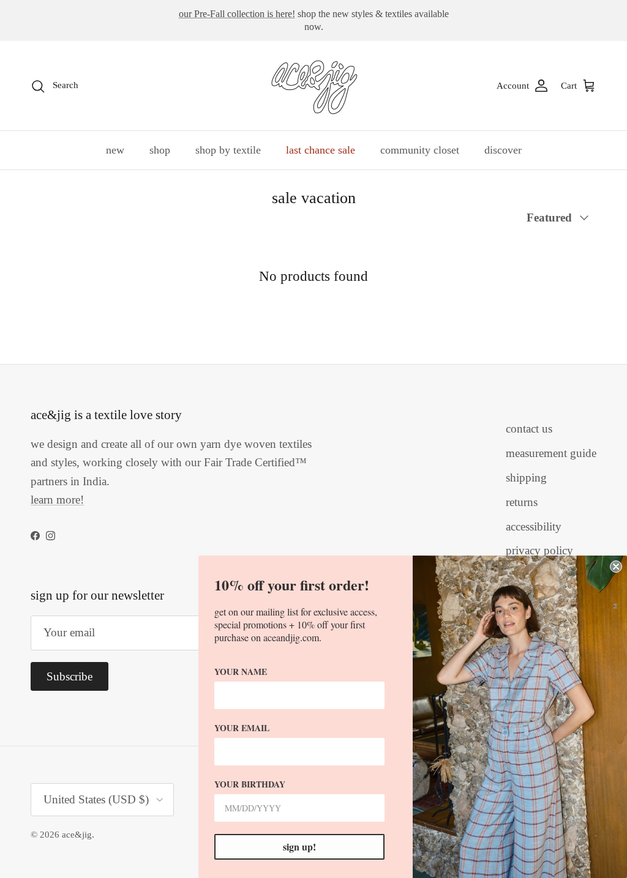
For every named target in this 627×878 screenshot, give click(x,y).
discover (503, 150)
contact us (529, 428)
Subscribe (69, 676)
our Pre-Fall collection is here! (237, 14)
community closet (419, 150)
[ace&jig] (313, 85)
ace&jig (77, 834)
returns (522, 502)
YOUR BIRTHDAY (249, 784)
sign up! (299, 846)
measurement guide (551, 453)
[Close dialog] (616, 566)
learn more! (57, 499)
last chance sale (320, 150)
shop (159, 150)
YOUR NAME (240, 671)
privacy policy (539, 550)
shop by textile (228, 150)
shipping (526, 477)
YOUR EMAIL (241, 727)
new (115, 150)
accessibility (533, 526)
